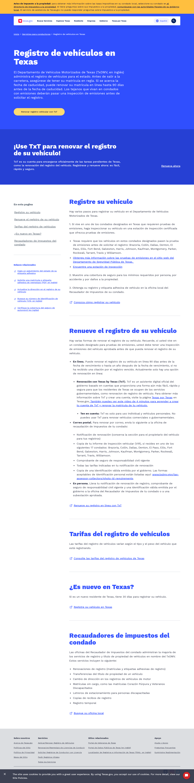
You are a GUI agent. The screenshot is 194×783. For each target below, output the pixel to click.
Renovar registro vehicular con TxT (39, 112)
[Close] (4, 774)
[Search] (173, 20)
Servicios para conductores (36, 34)
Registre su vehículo (27, 212)
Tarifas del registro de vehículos (35, 226)
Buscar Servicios (44, 21)
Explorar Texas (63, 21)
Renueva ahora (170, 165)
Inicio (16, 34)
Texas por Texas (119, 21)
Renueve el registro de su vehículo (36, 219)
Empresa (91, 21)
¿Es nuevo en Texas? (27, 233)
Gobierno (104, 21)
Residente (78, 21)
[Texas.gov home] (25, 21)
